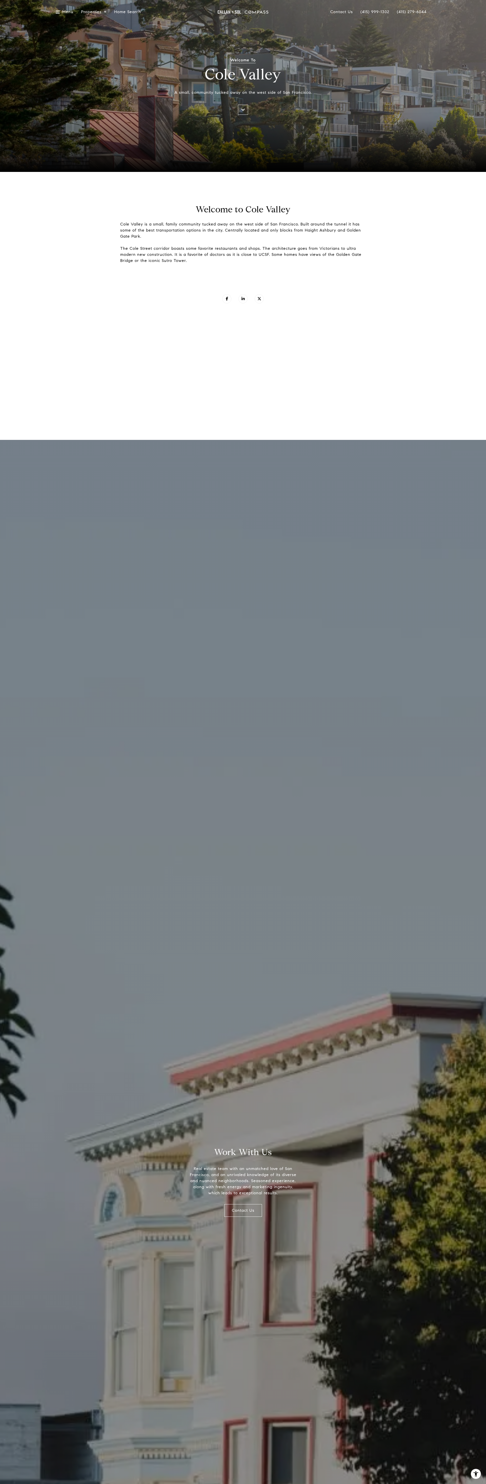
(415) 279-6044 (412, 12)
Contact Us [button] (243, 1210)
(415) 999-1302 (374, 12)
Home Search (127, 12)
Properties (91, 12)
